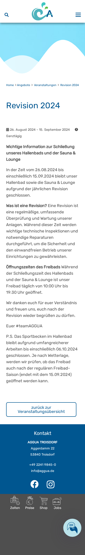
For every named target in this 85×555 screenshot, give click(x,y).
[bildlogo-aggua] (42, 11)
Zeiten (15, 508)
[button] (6, 15)
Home (10, 85)
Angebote (23, 85)
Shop (44, 508)
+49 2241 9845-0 (42, 465)
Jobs (57, 508)
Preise (29, 508)
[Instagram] (51, 484)
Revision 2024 (69, 85)
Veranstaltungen (45, 85)
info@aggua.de (42, 471)
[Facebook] (34, 484)
